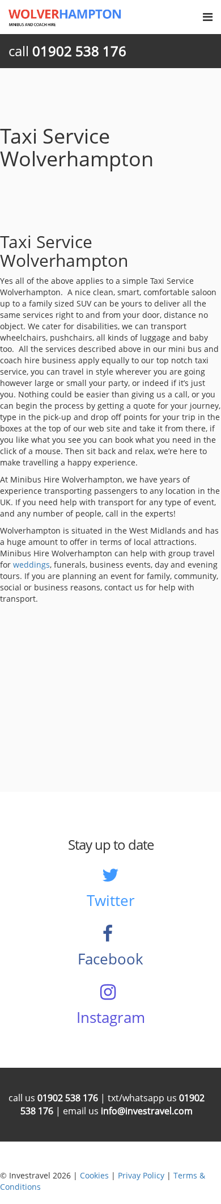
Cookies (94, 1175)
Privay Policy (141, 1175)
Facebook (110, 959)
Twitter (111, 900)
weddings (31, 564)
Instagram (110, 1017)
